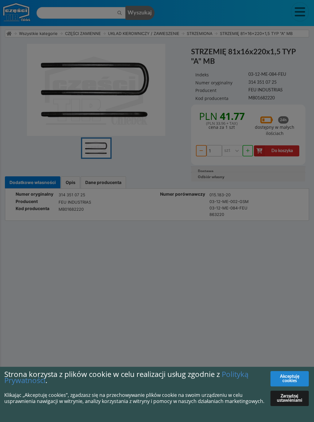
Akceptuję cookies (289, 378)
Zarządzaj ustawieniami (289, 398)
